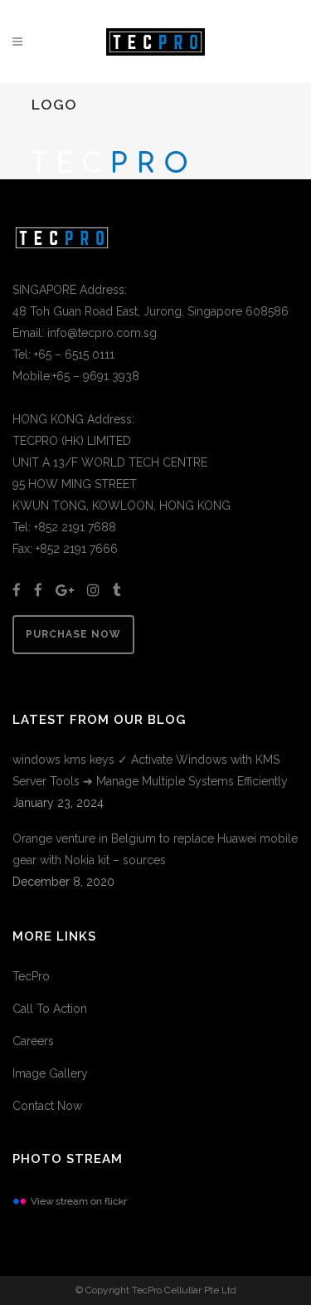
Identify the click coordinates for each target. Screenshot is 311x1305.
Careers (33, 1041)
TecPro (31, 976)
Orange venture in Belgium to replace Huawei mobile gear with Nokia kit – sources (155, 849)
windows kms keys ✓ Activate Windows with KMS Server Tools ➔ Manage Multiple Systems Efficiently (150, 770)
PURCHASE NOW (73, 634)
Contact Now (47, 1105)
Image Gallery (50, 1073)
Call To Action (49, 1008)
